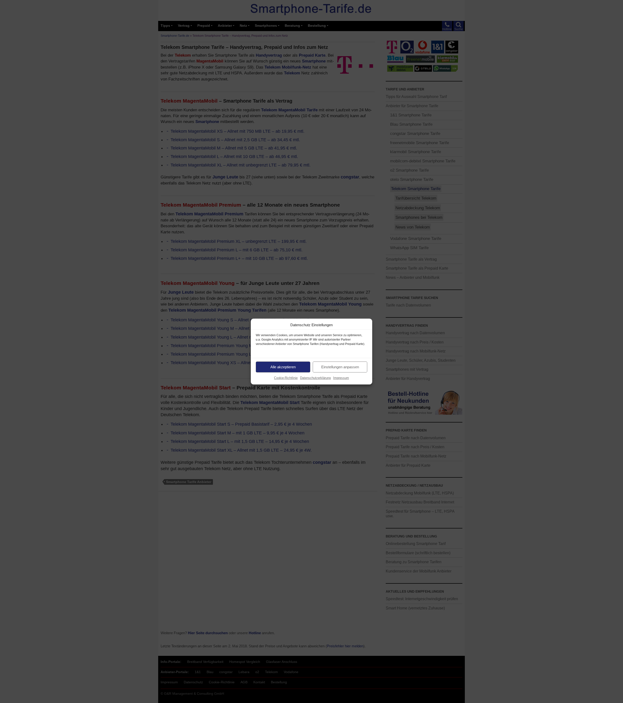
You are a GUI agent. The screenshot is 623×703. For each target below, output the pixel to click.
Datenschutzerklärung (315, 378)
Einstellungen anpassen (340, 367)
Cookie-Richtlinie (286, 378)
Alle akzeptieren (283, 367)
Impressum (341, 378)
